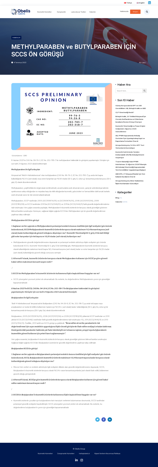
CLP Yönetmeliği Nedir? (124, 112)
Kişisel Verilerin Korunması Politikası (107, 453)
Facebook (103, 419)
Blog (117, 198)
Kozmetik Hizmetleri (45, 453)
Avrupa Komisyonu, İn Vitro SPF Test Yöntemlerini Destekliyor (129, 146)
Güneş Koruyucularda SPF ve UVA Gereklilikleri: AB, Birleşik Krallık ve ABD (130, 107)
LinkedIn (110, 419)
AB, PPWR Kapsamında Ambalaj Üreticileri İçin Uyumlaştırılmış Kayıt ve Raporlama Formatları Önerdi (130, 138)
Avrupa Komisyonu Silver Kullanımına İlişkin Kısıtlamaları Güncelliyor (129, 182)
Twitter (97, 419)
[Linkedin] (149, 2)
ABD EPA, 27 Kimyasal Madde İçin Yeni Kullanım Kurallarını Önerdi (130, 175)
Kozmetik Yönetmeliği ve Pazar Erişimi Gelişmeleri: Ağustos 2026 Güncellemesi (130, 129)
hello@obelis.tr (84, 453)
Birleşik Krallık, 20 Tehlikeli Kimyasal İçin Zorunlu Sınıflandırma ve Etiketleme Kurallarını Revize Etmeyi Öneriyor (130, 119)
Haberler (16, 38)
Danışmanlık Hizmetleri (65, 453)
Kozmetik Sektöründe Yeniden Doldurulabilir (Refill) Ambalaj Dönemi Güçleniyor (129, 155)
